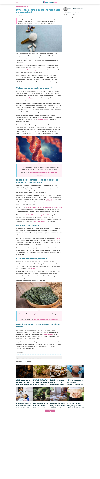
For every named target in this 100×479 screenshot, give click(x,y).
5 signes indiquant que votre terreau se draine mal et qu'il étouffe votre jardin (41, 382)
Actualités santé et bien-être (22, 6)
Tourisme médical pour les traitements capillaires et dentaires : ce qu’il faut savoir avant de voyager (75, 382)
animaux (49, 199)
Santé (68, 379)
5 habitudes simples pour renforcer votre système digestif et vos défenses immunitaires (75, 405)
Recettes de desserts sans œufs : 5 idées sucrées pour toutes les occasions (58, 382)
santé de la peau (48, 334)
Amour (18, 379)
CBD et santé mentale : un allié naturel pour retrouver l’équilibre (40, 405)
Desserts (52, 379)
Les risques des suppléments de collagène (46, 319)
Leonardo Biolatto (72, 10)
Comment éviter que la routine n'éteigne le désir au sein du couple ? (24, 382)
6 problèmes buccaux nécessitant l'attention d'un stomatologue (23, 405)
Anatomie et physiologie (73, 402)
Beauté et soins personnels (57, 402)
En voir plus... (50, 411)
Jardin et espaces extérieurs (40, 379)
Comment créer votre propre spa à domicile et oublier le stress (58, 405)
